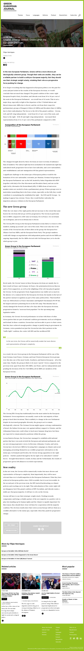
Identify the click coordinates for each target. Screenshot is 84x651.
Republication (11, 530)
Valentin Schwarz (66, 579)
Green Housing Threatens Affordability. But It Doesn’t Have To (70, 584)
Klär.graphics (53, 649)
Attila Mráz (53, 597)
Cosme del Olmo (66, 595)
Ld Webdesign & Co (45, 649)
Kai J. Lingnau (75, 577)
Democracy (45, 597)
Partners (44, 635)
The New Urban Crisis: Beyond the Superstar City (71, 593)
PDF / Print (11, 525)
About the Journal (47, 628)
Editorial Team (46, 630)
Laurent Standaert (6, 604)
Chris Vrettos (65, 603)
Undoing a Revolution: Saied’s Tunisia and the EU (31, 593)
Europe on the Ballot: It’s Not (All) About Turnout (17, 559)
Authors (44, 632)
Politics (4, 599)
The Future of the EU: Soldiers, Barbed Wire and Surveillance (71, 575)
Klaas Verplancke (79, 649)
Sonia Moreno (34, 601)
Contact (71, 632)
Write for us (72, 628)
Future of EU (7, 34)
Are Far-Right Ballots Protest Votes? (51, 593)
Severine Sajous (27, 601)
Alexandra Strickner (67, 577)
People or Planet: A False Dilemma (69, 600)
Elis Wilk (65, 649)
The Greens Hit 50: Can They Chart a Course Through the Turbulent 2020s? (10, 594)
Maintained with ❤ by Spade (34, 649)
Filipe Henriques (8, 52)
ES (24, 616)
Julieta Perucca (66, 588)
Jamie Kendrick (14, 602)
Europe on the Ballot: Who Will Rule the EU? (15, 551)
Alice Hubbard (6, 602)
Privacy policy (73, 635)
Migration (25, 597)
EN (4, 58)
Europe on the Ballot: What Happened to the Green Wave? (20, 555)
